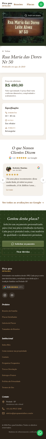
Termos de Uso (8, 387)
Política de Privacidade (11, 381)
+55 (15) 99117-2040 (13, 408)
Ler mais (9, 190)
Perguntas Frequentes (11, 363)
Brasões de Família (9, 311)
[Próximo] (43, 180)
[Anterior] (3, 180)
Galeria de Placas (9, 323)
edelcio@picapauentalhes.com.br (19, 413)
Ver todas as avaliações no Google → (23, 202)
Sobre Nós (6, 345)
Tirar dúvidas (23, 251)
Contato (5, 357)
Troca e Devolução (9, 369)
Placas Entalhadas (9, 317)
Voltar (7, 51)
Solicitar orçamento (25, 243)
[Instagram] (5, 295)
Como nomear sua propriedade (14, 351)
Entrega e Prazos (9, 375)
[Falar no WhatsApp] (41, 4)
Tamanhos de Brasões (11, 329)
